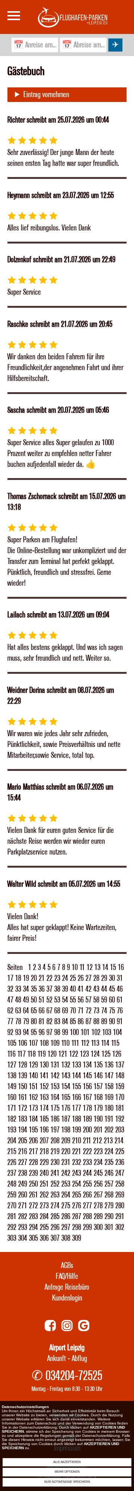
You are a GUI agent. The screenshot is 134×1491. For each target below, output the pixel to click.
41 (81, 989)
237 (11, 1173)
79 (26, 1022)
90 (112, 1022)
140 (33, 1076)
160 (11, 1097)
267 (98, 1195)
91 (120, 1022)
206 (33, 1141)
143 (65, 1076)
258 (119, 1184)
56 (81, 1000)
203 (119, 1130)
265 (76, 1195)
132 (65, 1065)
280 (119, 1206)
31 (120, 978)
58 (96, 1000)
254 (76, 1184)
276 (76, 1206)
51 (42, 1000)
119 (42, 1054)
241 (55, 1173)
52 (49, 1000)
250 (33, 1184)
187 (65, 1119)
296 (55, 1227)
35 (34, 989)
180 (109, 1108)
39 (65, 989)
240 (44, 1173)
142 (55, 1076)
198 (65, 1130)
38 (57, 989)
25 (73, 978)
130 (44, 1065)
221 (76, 1152)
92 (10, 1032)
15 (113, 968)
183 (22, 1119)
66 (42, 1011)
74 (104, 1011)
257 (109, 1184)
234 (98, 1162)
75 (112, 1011)
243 (76, 1173)
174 (44, 1108)
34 (26, 989)
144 (76, 1076)
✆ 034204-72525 (67, 1380)
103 (106, 1032)
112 (85, 1043)
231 (65, 1162)
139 (22, 1076)
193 (11, 1130)
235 (109, 1162)
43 (96, 989)
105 (11, 1043)
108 (44, 1043)
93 (18, 1032)
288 (87, 1217)
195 (33, 1130)
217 (33, 1152)
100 (74, 1032)
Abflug (79, 1359)
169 (109, 1097)
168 (98, 1097)
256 (98, 1184)
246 (109, 1173)
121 (62, 1054)
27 (89, 978)
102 (96, 1032)
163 (44, 1097)
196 (44, 1130)
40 (73, 989)
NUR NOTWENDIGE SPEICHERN (67, 1482)
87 (89, 1022)
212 (97, 1141)
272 (33, 1206)
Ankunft (56, 1359)
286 (65, 1217)
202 (109, 1130)
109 (55, 1043)
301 (109, 1227)
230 (55, 1162)
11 (82, 968)
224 (109, 1152)
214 (119, 1141)
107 (33, 1043)
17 (10, 978)
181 (119, 1108)
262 (44, 1195)
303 (11, 1238)
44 (104, 989)
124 (95, 1054)
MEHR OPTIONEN (67, 1471)
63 (18, 1011)
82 (49, 1022)
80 (34, 1022)
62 (10, 1011)
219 (55, 1152)
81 (42, 1022)
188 (76, 1119)
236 (119, 1162)
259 (11, 1195)
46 (120, 989)
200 (87, 1130)
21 (42, 978)
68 (57, 1011)
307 (55, 1238)
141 (44, 1076)
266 (87, 1195)
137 (119, 1065)
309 (76, 1238)
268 (109, 1195)
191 (109, 1119)
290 (109, 1217)
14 (105, 968)
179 (98, 1108)
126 (116, 1054)
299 (87, 1227)
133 (76, 1065)
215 (11, 1152)
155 (76, 1087)
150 (22, 1087)
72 (89, 1011)
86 (81, 1022)
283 (33, 1217)
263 (55, 1195)
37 (49, 989)
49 (26, 1000)
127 (11, 1065)
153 (55, 1087)
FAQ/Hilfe (67, 1276)
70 (73, 1011)
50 (34, 1000)
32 (10, 989)
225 (119, 1152)
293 (22, 1227)
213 (108, 1141)
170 (119, 1097)
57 (89, 1000)
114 (105, 1043)
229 (44, 1162)
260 (22, 1195)
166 (76, 1097)
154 (65, 1087)
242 (65, 1173)
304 (22, 1238)
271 (22, 1206)
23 (57, 978)
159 (119, 1087)
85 (73, 1022)
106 (22, 1043)
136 (109, 1065)
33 (18, 989)
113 (95, 1043)
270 (11, 1206)
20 (34, 978)
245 (98, 1173)
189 (87, 1119)
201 (98, 1130)
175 (55, 1108)
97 (49, 1032)
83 (57, 1022)
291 (119, 1217)
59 (104, 1000)
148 (119, 1076)
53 (57, 1000)
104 (117, 1032)
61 (120, 1000)
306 (44, 1238)
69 (65, 1011)
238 (22, 1173)
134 (87, 1065)
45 (112, 989)
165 (65, 1097)
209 (65, 1141)
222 (87, 1152)
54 (65, 1000)
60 (112, 1000)
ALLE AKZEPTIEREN (67, 1462)
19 (26, 978)
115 (115, 1043)
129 (33, 1065)
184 (33, 1119)
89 (104, 1022)
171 (11, 1108)
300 (98, 1227)
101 (85, 1032)
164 (55, 1097)
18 (18, 978)
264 (65, 1195)
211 (87, 1141)
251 (44, 1184)
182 (11, 1119)
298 (76, 1227)
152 (44, 1087)
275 (65, 1206)
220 (65, 1152)
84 (65, 1022)
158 (109, 1087)
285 (55, 1217)
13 (97, 968)
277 (87, 1206)
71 (81, 1011)
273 (44, 1206)
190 (98, 1119)
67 (49, 1011)
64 (26, 1011)
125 (106, 1054)
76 (120, 1011)
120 (52, 1054)
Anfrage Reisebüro (67, 1287)
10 (75, 968)
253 (65, 1184)
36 (42, 989)
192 (119, 1119)
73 (96, 1011)
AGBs (67, 1266)
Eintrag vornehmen (46, 95)
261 (33, 1195)
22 (49, 978)
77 (10, 1022)
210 (76, 1141)
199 (76, 1130)
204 (11, 1141)
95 (34, 1032)
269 (119, 1195)
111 (75, 1043)
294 (33, 1227)
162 (33, 1097)
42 (89, 989)
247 (119, 1173)
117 (21, 1054)
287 (76, 1217)
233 (87, 1162)
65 (34, 1011)
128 (22, 1065)
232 (76, 1162)
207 (44, 1141)
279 (109, 1206)
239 (33, 1173)
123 (84, 1054)
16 (121, 968)
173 (33, 1108)
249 (22, 1184)
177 (76, 1108)
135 (98, 1065)
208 (55, 1141)
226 (11, 1162)
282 (22, 1217)
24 (65, 978)
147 (109, 1076)
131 (55, 1065)
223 (98, 1152)
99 (65, 1032)
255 (87, 1184)
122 (73, 1054)
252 (55, 1184)
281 (11, 1217)
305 (33, 1238)
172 (22, 1108)
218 (44, 1152)
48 (18, 1000)
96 (42, 1032)
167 (87, 1097)
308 (65, 1238)
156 (87, 1087)
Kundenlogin (67, 1298)
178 (87, 1108)
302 (119, 1227)
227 (22, 1162)
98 (57, 1032)
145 (87, 1076)
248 (11, 1184)
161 (22, 1097)
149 (11, 1087)
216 (22, 1152)
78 (18, 1022)
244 (87, 1173)
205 (22, 1141)
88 (96, 1022)
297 (65, 1227)
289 (98, 1217)
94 (26, 1032)
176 (65, 1108)
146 (98, 1076)
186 (55, 1119)
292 (11, 1227)
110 (65, 1043)
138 (11, 1076)
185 (44, 1119)
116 (11, 1054)
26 (81, 978)
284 (44, 1217)
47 (10, 1000)
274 (55, 1206)
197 (55, 1130)
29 (104, 978)
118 (32, 1054)
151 (33, 1087)
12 (90, 968)
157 (98, 1087)
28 (96, 978)
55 (73, 1000)
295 (44, 1227)
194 (22, 1130)
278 (98, 1206)
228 (33, 1162)
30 (112, 978)
